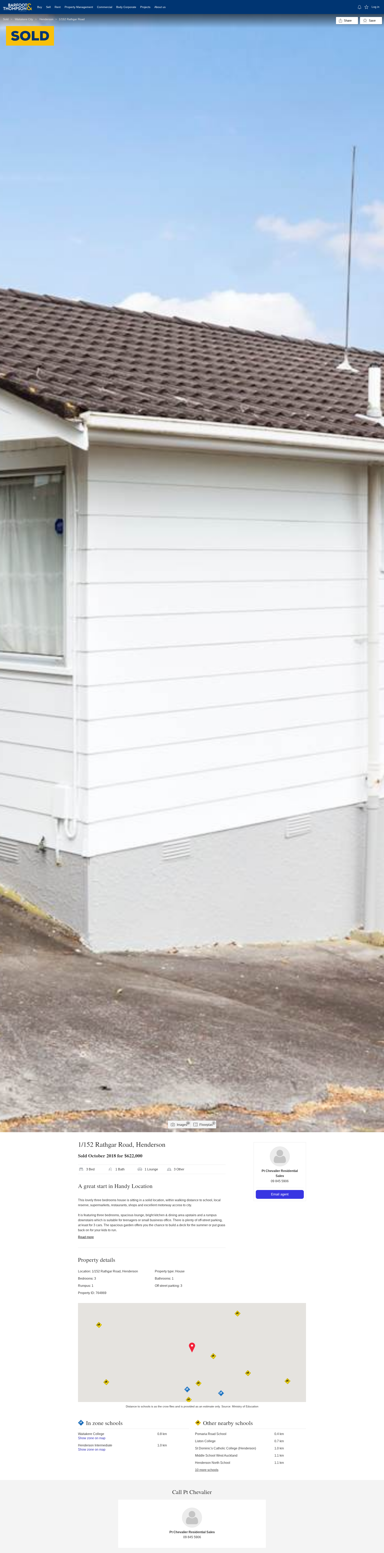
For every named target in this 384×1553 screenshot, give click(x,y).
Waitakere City (24, 19)
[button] (192, 1348)
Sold (6, 19)
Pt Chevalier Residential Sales (192, 1532)
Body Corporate (126, 7)
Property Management (79, 7)
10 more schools (206, 1470)
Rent (58, 7)
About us (160, 7)
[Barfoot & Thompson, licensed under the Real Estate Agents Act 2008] (17, 5)
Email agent (280, 1194)
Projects (145, 7)
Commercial (104, 7)
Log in (375, 6)
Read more (86, 1237)
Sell (48, 7)
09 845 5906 (280, 1181)
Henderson (46, 19)
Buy (39, 7)
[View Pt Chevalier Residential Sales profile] (280, 1156)
